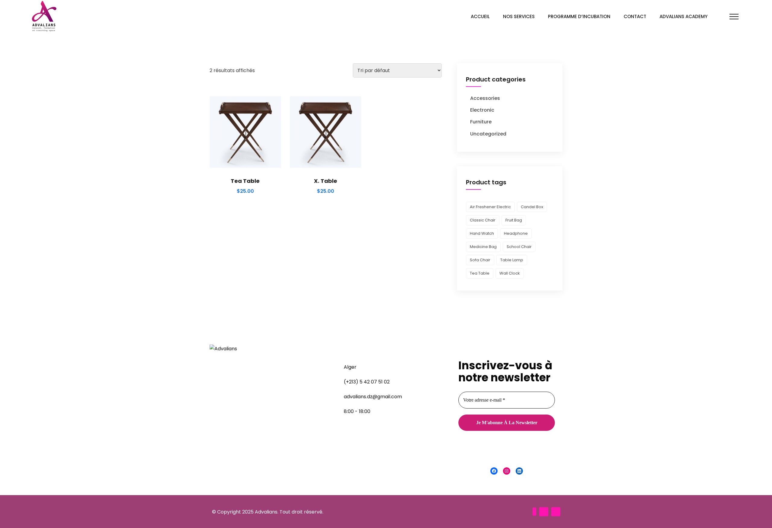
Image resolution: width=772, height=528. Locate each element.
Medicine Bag (483, 247)
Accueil (480, 16)
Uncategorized (488, 133)
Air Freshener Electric (490, 207)
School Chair (519, 247)
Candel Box (532, 207)
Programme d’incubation (579, 16)
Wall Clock (509, 273)
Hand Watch (482, 233)
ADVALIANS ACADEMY (683, 16)
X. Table (325, 181)
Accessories (485, 98)
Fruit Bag (513, 220)
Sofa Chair (480, 260)
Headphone (516, 233)
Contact (635, 16)
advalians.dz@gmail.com (373, 396)
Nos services (519, 16)
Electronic (482, 110)
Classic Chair (482, 220)
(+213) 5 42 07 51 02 (367, 381)
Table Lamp (511, 260)
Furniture (481, 121)
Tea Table (245, 181)
